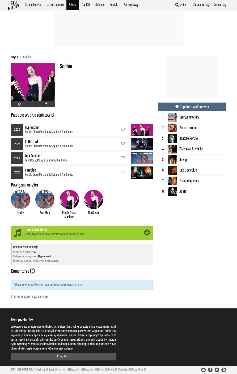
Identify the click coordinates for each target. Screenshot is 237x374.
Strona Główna (33, 5)
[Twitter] (217, 370)
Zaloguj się (220, 5)
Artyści (73, 5)
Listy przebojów (55, 5)
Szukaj (183, 5)
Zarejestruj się (201, 5)
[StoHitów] (13, 4)
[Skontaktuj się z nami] (203, 370)
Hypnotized (44, 256)
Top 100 (86, 5)
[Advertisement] (118, 29)
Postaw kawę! (131, 5)
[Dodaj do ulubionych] (123, 129)
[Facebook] (210, 370)
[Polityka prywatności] (223, 370)
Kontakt (114, 5)
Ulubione (100, 5)
